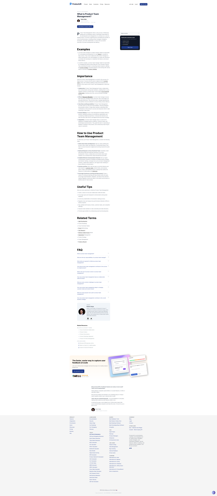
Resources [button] (107, 4)
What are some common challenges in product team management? (89, 283)
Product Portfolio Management (87, 338)
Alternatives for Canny (114, 461)
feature (99, 54)
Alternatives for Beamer (114, 459)
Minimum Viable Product (84, 232)
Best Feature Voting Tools (115, 421)
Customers (95, 4)
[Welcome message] (213, 492)
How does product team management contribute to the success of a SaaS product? (92, 267)
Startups (111, 433)
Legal (130, 421)
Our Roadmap (93, 425)
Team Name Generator (95, 440)
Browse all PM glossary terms (87, 343)
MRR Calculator (93, 465)
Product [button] (86, 4)
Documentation (93, 419)
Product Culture (83, 332)
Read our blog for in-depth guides (88, 345)
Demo (90, 4)
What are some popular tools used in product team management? (89, 293)
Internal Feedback (113, 450)
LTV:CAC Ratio (93, 463)
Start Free (130, 47)
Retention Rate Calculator (95, 471)
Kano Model (92, 450)
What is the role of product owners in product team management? (89, 272)
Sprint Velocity (93, 479)
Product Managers (113, 435)
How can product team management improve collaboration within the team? (91, 277)
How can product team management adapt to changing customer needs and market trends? (90, 288)
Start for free (144, 4)
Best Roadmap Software (115, 423)
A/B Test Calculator (94, 481)
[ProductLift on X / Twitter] (129, 448)
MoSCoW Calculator (94, 448)
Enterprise (111, 438)
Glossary (92, 429)
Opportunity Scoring (94, 452)
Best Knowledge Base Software (116, 425)
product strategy (84, 67)
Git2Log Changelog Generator (97, 436)
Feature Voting (112, 444)
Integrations (72, 421)
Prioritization (73, 423)
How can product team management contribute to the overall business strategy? (91, 298)
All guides (111, 427)
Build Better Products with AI (85, 26)
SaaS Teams (112, 431)
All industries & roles (114, 440)
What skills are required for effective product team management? (89, 262)
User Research (81, 230)
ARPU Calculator (93, 467)
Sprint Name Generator (95, 438)
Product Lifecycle (82, 241)
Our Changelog (93, 427)
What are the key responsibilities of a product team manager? (91, 257)
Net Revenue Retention (95, 475)
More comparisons (113, 471)
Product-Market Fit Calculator (97, 456)
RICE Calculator (93, 442)
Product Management (82, 11)
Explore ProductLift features (86, 347)
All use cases (112, 452)
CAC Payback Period (94, 473)
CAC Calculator (93, 459)
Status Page (92, 423)
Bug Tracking (112, 448)
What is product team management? (85, 253)
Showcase (72, 427)
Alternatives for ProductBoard (116, 469)
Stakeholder (81, 235)
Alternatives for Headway (115, 463)
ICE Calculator (93, 444)
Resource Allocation (88, 97)
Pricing (101, 4)
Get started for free (78, 371)
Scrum (79, 228)
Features (72, 419)
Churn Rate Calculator (95, 469)
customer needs (89, 168)
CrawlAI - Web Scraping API (135, 429)
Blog (130, 419)
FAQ (70, 433)
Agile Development (82, 221)
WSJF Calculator (93, 446)
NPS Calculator (93, 454)
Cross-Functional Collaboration (87, 329)
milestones (94, 171)
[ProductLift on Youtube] (131, 448)
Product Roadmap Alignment (86, 336)
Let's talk (131, 4)
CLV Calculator (93, 461)
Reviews (71, 431)
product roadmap (92, 69)
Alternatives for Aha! (114, 457)
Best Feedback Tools (114, 419)
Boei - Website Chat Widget (135, 427)
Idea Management (113, 446)
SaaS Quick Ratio (93, 477)
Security (91, 421)
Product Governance (85, 334)
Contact (131, 423)
